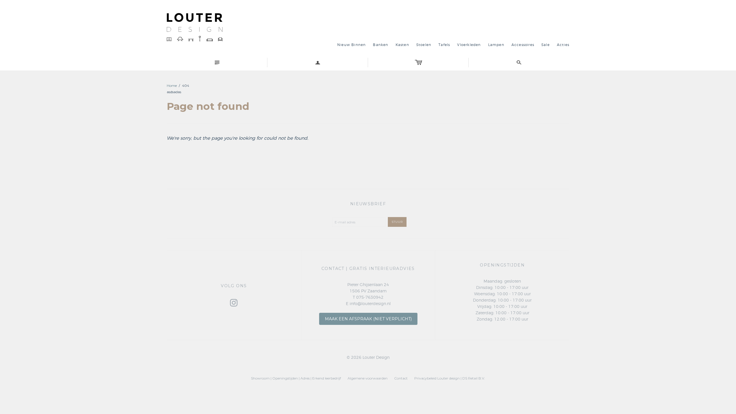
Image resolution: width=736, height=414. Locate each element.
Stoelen (423, 45)
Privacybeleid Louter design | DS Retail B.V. (449, 378)
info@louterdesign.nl (370, 304)
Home (172, 85)
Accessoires (522, 45)
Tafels (444, 45)
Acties (563, 45)
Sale (545, 45)
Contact (401, 378)
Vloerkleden (469, 45)
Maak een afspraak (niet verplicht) (368, 318)
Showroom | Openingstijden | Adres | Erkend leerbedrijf (296, 378)
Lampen (496, 45)
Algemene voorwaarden (368, 378)
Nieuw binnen (351, 45)
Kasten (402, 45)
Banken (380, 45)
